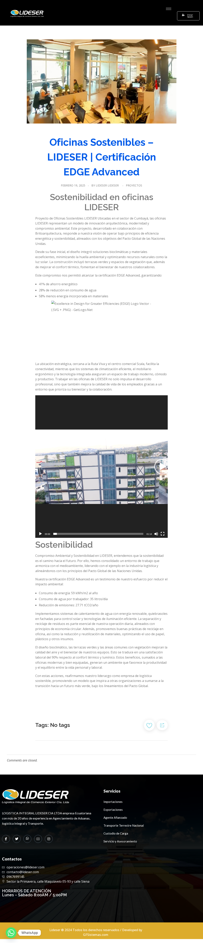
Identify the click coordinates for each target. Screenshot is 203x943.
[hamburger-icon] (168, 9)
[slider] (98, 534)
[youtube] (38, 839)
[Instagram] (49, 839)
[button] (162, 466)
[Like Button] (149, 725)
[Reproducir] (40, 534)
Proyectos (134, 185)
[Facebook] (6, 839)
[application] (101, 466)
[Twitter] (17, 839)
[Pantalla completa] (163, 534)
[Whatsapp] (11, 932)
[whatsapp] (27, 839)
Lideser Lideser (107, 185)
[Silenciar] (156, 534)
